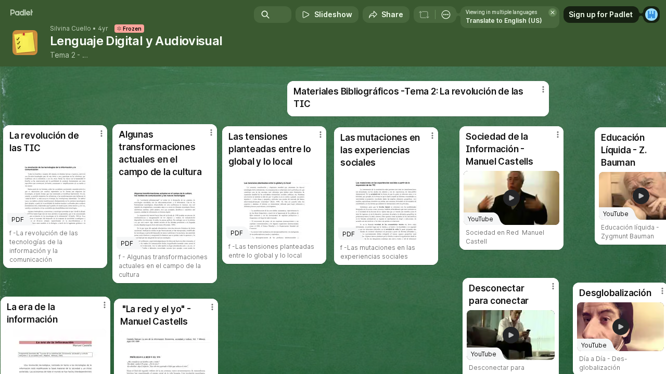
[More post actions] (557, 134)
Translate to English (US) (504, 20)
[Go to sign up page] (651, 14)
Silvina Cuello (70, 28)
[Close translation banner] (552, 12)
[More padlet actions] (446, 14)
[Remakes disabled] (424, 14)
